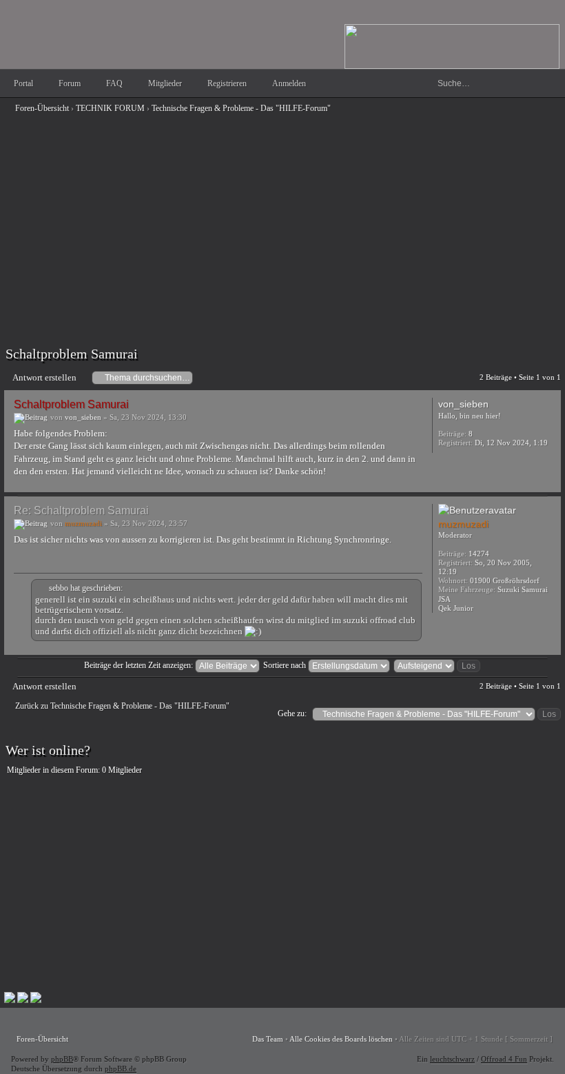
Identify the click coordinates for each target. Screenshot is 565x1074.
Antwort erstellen (44, 377)
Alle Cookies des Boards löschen (341, 1039)
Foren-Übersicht (42, 108)
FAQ (114, 83)
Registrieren (227, 83)
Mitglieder (165, 83)
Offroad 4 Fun (504, 1059)
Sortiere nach (285, 665)
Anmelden (289, 83)
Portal (23, 83)
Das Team (267, 1039)
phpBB (62, 1059)
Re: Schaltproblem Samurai (81, 510)
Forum (70, 83)
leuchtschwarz (452, 1059)
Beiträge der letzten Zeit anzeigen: (139, 665)
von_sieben (83, 417)
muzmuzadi (83, 523)
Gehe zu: (292, 713)
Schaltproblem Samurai (72, 353)
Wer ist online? (48, 750)
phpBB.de (120, 1068)
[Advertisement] (282, 215)
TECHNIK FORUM (110, 108)
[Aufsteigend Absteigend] (437, 665)
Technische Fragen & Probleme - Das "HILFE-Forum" (241, 108)
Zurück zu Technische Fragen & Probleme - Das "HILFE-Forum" (122, 706)
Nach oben (547, 482)
